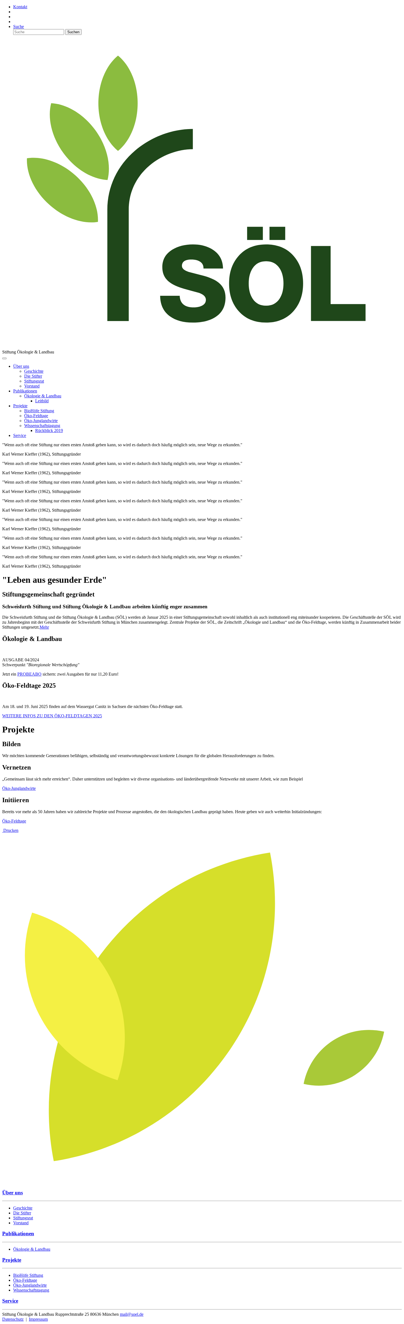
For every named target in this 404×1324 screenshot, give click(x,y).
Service (19, 435)
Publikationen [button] (25, 391)
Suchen (73, 32)
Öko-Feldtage (14, 821)
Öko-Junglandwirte (19, 788)
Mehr (44, 627)
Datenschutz (13, 1319)
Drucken (10, 830)
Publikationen (18, 1233)
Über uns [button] (21, 366)
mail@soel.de (131, 1314)
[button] (42, 396)
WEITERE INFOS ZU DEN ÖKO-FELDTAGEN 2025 (52, 715)
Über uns (12, 1192)
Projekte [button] (20, 405)
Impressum (38, 1319)
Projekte (11, 1260)
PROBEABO (29, 674)
